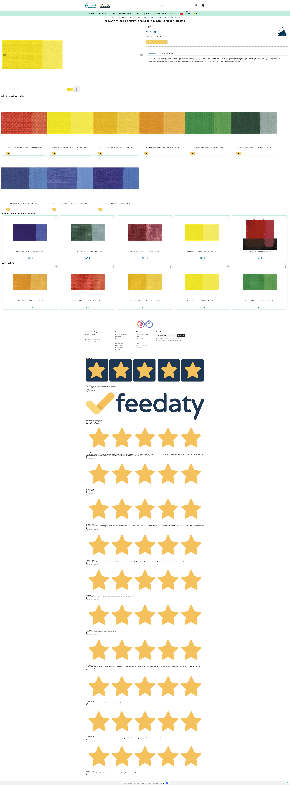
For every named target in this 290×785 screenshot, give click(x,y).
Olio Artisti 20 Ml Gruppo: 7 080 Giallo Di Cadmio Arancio (24, 147)
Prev (4, 55)
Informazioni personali (142, 334)
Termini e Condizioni (121, 352)
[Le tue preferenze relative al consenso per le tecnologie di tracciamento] (287, 782)
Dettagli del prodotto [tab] (167, 53)
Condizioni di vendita (121, 334)
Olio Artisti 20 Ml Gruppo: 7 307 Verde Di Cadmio (208, 147)
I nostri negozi (119, 345)
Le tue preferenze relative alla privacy (152, 783)
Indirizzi (138, 341)
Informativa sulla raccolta (130, 783)
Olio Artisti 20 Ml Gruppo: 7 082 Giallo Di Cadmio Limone (70, 147)
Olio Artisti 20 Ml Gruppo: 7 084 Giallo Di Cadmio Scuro (162, 147)
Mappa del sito (119, 343)
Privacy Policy (119, 347)
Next (141, 55)
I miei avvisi (139, 347)
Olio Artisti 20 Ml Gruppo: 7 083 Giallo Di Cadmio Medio (116, 147)
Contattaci (118, 341)
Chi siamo (118, 336)
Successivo (96, 423)
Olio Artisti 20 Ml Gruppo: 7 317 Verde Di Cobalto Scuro (254, 147)
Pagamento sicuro (120, 339)
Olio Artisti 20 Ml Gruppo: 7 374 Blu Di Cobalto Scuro (116, 203)
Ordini (137, 336)
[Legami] (182, 13)
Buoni (137, 343)
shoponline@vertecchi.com (94, 339)
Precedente (89, 423)
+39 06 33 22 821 (91, 341)
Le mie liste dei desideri (142, 345)
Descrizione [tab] (152, 53)
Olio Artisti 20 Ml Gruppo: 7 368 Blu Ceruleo (24, 203)
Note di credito (140, 339)
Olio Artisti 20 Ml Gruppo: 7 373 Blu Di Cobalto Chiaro (70, 203)
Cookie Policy (119, 349)
